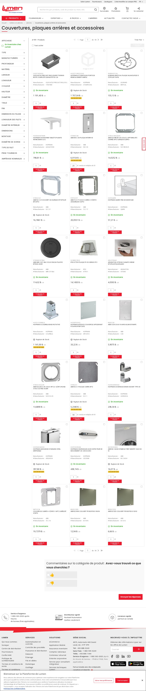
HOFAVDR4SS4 (113, 385)
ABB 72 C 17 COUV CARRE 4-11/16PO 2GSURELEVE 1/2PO (83, 201)
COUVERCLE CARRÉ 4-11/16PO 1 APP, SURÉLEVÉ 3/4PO (49, 512)
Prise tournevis (9, 153)
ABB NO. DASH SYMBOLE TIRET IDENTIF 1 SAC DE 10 (125, 450)
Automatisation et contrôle (33, 643)
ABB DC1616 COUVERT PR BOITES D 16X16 (85, 511)
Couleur (6, 86)
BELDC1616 (74, 509)
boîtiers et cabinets (16, 23)
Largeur (6, 75)
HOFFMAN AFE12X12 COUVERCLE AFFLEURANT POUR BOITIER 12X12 (87, 325)
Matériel (6, 69)
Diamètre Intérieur (11, 125)
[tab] (13, 40)
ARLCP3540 (112, 260)
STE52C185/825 (114, 136)
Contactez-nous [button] (130, 18)
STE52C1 (74, 385)
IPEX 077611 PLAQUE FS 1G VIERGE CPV (84, 262)
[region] (73, 680)
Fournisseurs (97, 2)
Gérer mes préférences (103, 680)
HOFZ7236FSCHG (77, 73)
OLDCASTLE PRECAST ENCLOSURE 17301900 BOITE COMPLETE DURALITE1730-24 (48, 76)
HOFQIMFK (112, 198)
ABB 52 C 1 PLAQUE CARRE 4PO (82, 387)
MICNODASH (113, 447)
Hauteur (6, 92)
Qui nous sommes (9, 642)
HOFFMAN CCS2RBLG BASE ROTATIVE (46, 324)
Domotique (30, 664)
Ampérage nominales (12, 159)
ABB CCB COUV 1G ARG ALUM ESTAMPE (122, 324)
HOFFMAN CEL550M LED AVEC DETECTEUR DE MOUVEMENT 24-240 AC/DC (86, 450)
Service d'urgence (18, 613)
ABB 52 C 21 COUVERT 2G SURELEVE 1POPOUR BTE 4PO (49, 201)
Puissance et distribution (36, 651)
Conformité (7, 655)
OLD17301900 (38, 73)
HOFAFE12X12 (75, 323)
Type (4, 52)
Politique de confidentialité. (14, 689)
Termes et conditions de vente (12, 665)
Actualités (109, 18)
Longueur (6, 80)
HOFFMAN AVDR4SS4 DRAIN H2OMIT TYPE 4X (124, 387)
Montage (6, 136)
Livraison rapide (124, 616)
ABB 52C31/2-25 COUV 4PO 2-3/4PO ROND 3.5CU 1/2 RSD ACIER (49, 388)
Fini (3, 108)
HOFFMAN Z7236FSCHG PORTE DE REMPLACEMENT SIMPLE (83, 76)
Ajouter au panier (40, 107)
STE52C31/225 (38, 385)
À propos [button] (74, 18)
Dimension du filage (11, 114)
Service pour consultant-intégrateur (59, 663)
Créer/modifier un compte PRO (126, 2)
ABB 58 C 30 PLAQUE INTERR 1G (82, 138)
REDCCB (111, 323)
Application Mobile (57, 645)
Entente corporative (58, 658)
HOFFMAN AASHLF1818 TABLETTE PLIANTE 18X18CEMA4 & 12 (47, 139)
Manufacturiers (10, 58)
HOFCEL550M (76, 447)
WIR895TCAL (113, 73)
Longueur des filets (11, 119)
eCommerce (54, 642)
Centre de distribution (11, 648)
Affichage (7, 40)
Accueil (4, 23)
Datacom (29, 654)
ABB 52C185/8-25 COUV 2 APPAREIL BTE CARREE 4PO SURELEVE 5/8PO (122, 139)
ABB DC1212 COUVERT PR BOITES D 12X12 (122, 511)
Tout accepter (122, 680)
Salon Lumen (85, 2)
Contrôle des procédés (35, 647)
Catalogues (108, 2)
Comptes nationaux (57, 652)
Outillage (29, 667)
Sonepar (5, 645)
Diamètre (6, 97)
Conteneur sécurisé (57, 655)
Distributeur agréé (72, 615)
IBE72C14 (36, 509)
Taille (4, 103)
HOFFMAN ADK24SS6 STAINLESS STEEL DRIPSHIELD (46, 450)
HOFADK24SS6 (38, 447)
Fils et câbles (30, 661)
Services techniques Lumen (57, 668)
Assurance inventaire (58, 648)
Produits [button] (14, 18)
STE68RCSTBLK (39, 260)
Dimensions (7, 131)
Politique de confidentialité (8, 659)
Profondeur (8, 64)
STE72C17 (74, 198)
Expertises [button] (55, 18)
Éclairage (29, 657)
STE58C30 (75, 136)
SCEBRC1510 (75, 260)
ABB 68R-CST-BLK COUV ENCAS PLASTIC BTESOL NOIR (48, 263)
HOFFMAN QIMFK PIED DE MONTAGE (120, 200)
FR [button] (140, 2)
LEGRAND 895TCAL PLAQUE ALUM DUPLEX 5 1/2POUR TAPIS (123, 76)
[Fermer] (142, 680)
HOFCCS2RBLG (39, 323)
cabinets (29, 23)
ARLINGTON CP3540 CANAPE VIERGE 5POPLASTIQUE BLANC (121, 263)
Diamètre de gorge (11, 142)
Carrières (92, 18)
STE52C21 (37, 198)
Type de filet (8, 147)
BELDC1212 (112, 509)
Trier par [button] (138, 40)
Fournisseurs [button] (35, 18)
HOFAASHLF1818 (39, 136)
